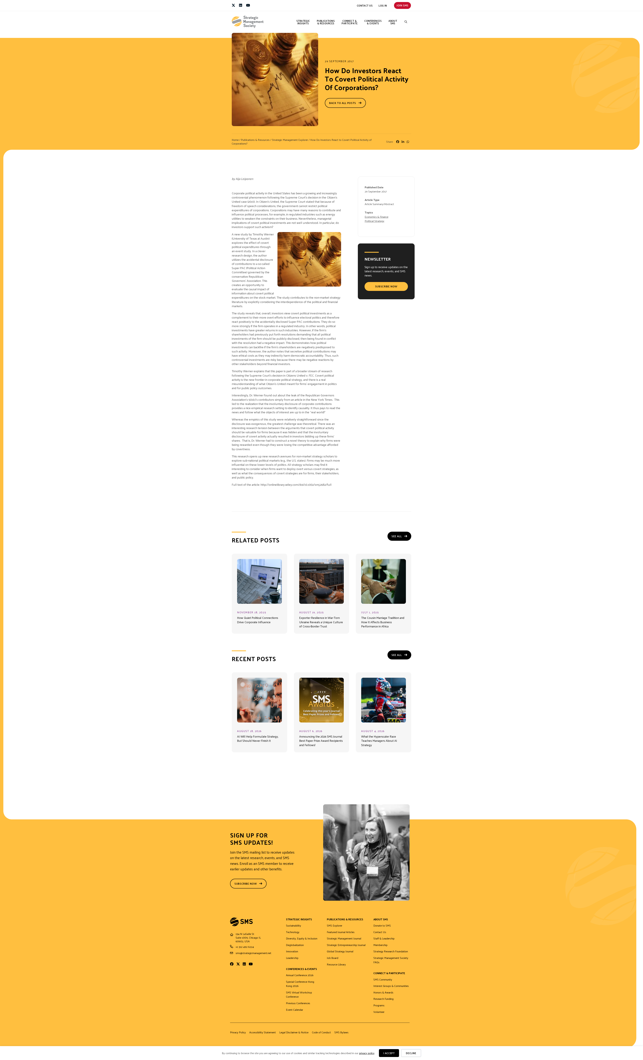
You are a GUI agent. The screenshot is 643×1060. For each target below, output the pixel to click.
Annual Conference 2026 (299, 975)
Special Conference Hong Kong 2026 (300, 984)
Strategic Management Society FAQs (390, 960)
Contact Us (365, 5)
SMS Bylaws (341, 1032)
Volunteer (378, 1012)
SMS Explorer (334, 925)
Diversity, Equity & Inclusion (301, 938)
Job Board (332, 958)
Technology (292, 932)
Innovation (292, 951)
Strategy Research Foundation (390, 951)
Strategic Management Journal (344, 938)
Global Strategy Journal (340, 951)
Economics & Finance (376, 216)
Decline (411, 1053)
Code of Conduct (321, 1032)
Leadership (292, 958)
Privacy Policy (238, 1032)
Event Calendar (294, 1010)
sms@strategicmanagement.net (253, 953)
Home (235, 139)
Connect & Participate (350, 21)
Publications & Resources (326, 21)
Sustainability (293, 925)
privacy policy (366, 1053)
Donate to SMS (382, 925)
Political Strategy (374, 220)
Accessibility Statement (262, 1032)
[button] (406, 21)
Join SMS (402, 5)
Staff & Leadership (384, 938)
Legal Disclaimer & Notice (293, 1032)
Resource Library (336, 964)
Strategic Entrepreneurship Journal (346, 945)
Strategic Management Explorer (290, 139)
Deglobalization (295, 945)
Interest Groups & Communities (391, 986)
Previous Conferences (298, 1003)
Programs (378, 1005)
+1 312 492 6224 (245, 946)
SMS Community (382, 979)
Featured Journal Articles (340, 932)
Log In (383, 5)
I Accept (389, 1053)
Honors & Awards (383, 992)
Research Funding (383, 999)
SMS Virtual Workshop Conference (299, 994)
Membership (380, 945)
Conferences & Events (373, 21)
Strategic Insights (303, 21)
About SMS (392, 21)
